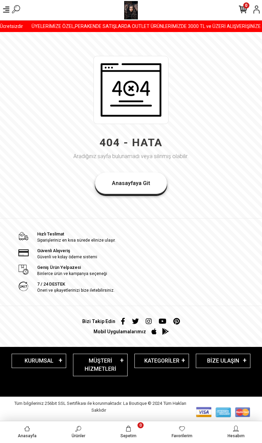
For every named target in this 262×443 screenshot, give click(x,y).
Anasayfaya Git (131, 183)
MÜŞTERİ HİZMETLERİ (100, 364)
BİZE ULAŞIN (223, 360)
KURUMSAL (39, 360)
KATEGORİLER (161, 360)
